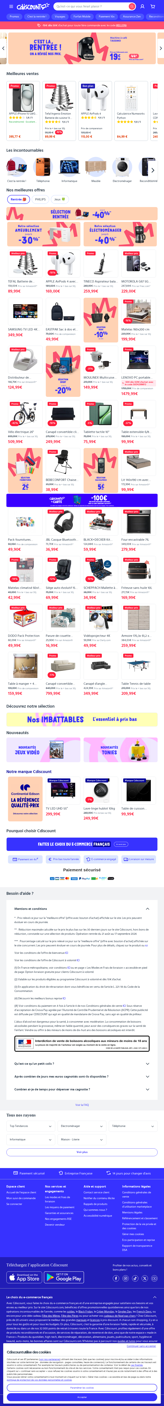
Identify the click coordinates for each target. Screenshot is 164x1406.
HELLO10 (121, 25)
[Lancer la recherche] (132, 6)
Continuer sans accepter (141, 1346)
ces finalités (137, 1365)
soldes (71, 1311)
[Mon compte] (142, 6)
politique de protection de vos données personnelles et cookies (39, 1380)
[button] (11, 170)
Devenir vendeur (55, 1224)
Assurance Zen (132, 16)
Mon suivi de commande (21, 1198)
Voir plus (82, 1152)
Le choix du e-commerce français (29, 1297)
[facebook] (116, 1278)
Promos (14, 16)
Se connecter (14, 1204)
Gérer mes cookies (133, 1234)
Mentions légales (132, 1212)
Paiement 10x (107, 16)
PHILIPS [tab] (40, 199)
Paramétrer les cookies (82, 1388)
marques (81, 1320)
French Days (144, 1311)
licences (95, 1320)
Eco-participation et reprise (138, 1240)
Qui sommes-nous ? (95, 1210)
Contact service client (96, 1192)
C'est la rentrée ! (36, 16)
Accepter (82, 1397)
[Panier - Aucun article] (153, 6)
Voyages (60, 16)
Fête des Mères (51, 1316)
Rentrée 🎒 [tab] (18, 199)
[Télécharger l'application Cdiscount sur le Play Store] (64, 1277)
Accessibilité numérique (98, 1215)
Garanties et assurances (59, 1213)
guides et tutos (126, 1341)
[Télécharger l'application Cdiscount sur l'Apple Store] (24, 1277)
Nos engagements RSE (58, 1219)
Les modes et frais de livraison (57, 1199)
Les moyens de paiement (59, 1207)
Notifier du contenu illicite (99, 1198)
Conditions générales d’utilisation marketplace (137, 1204)
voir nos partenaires (50, 1359)
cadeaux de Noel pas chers (120, 1316)
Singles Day (125, 1311)
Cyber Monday (105, 1311)
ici (146, 945)
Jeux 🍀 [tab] (59, 199)
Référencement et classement (140, 1218)
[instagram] (125, 1278)
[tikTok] (135, 1278)
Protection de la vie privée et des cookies (139, 1226)
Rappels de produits (95, 1204)
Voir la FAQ (82, 1105)
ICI (66, 953)
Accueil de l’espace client (21, 1192)
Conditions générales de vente (136, 1194)
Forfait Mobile (82, 16)
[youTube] (154, 1278)
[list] (82, 110)
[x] (145, 1278)
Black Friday (85, 1311)
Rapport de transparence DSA (137, 1248)
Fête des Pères (69, 1316)
